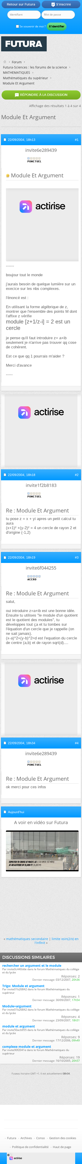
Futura (11, 1138)
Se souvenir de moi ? (32, 26)
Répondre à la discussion (41, 95)
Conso (40, 1138)
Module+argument (16, 1006)
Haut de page (62, 1147)
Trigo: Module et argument (23, 986)
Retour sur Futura (21, 4)
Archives (26, 1138)
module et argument (18, 1026)
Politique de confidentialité (30, 1147)
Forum (17, 62)
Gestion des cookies (62, 1138)
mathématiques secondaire (27, 939)
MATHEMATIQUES (16, 72)
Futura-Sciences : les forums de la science (35, 67)
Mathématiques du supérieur (25, 78)
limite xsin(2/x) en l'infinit (57, 941)
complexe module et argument (26, 1046)
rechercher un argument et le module (31, 965)
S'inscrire (61, 4)
